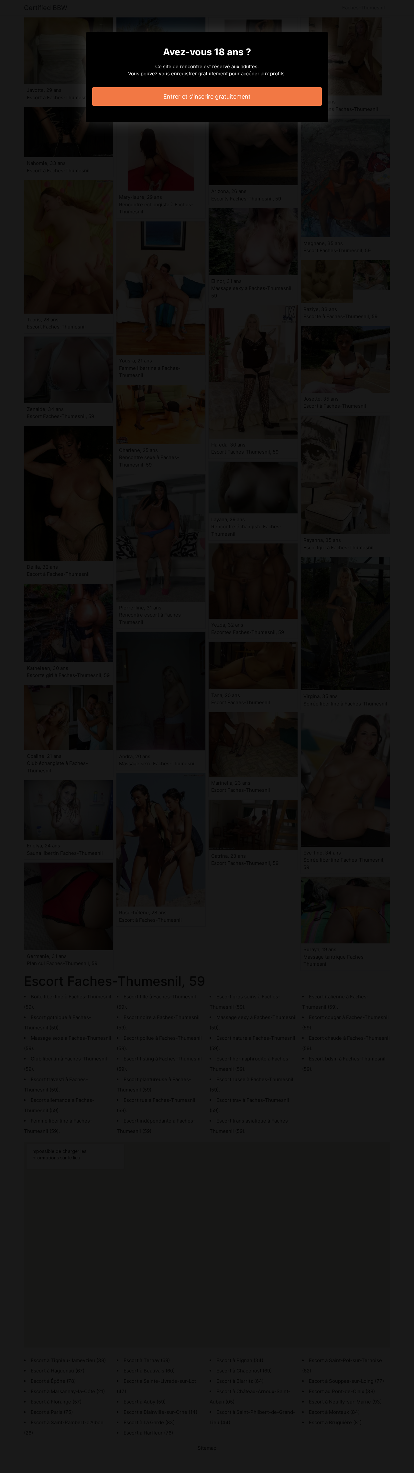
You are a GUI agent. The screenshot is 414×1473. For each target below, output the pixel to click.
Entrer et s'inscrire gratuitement (207, 96)
